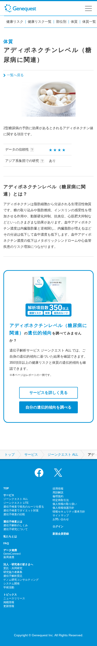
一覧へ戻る (15, 75)
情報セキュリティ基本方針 (69, 511)
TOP (6, 488)
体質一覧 (89, 21)
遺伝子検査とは (12, 521)
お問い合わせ (61, 519)
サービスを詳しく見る (48, 393)
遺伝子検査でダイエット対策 (21, 510)
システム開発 (11, 583)
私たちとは (10, 536)
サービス (31, 454)
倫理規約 (58, 496)
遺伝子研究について (15, 529)
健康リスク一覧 (39, 21)
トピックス (10, 594)
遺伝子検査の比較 (14, 514)
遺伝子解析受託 (12, 575)
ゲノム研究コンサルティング (21, 579)
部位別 (61, 21)
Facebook (39, 472)
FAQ (6, 543)
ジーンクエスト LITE (16, 502)
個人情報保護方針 (63, 507)
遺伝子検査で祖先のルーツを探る (23, 506)
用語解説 (58, 492)
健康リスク (14, 21)
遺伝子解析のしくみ (15, 525)
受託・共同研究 (12, 568)
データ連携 (10, 550)
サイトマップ (61, 515)
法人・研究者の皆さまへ (18, 564)
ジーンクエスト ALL (63, 454)
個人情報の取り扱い (65, 504)
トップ (10, 454)
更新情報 (8, 606)
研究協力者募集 (12, 572)
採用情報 (58, 488)
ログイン (58, 526)
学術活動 (8, 587)
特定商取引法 (61, 500)
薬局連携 (8, 557)
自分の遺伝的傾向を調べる (48, 407)
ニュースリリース (14, 598)
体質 (74, 21)
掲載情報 (8, 602)
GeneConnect (12, 553)
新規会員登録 (61, 533)
